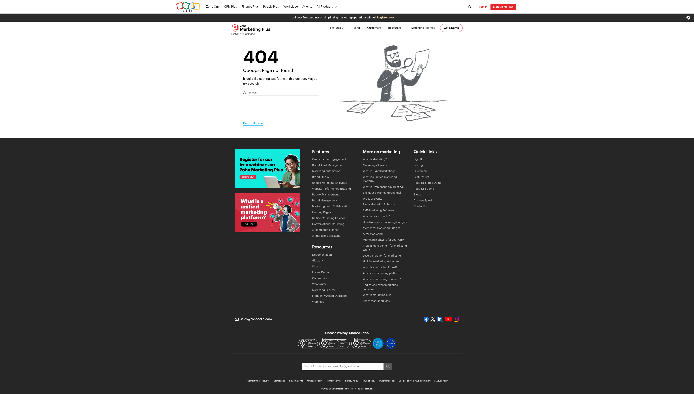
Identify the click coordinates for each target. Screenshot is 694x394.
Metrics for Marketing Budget (381, 227)
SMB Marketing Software (378, 210)
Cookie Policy (405, 381)
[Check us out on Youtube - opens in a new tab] (448, 319)
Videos (316, 266)
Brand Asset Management (328, 165)
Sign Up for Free (503, 6)
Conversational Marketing (328, 223)
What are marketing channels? (382, 279)
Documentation (322, 254)
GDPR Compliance (423, 381)
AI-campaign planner (325, 229)
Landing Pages (321, 212)
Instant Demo (320, 272)
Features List (421, 176)
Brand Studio (320, 176)
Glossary (317, 260)
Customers (374, 27)
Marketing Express (423, 27)
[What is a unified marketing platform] (267, 212)
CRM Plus (230, 6)
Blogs (417, 194)
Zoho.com (188, 7)
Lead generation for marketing (382, 255)
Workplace (290, 6)
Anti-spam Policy (314, 381)
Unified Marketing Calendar (329, 218)
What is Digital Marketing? (379, 170)
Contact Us (420, 206)
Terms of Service (333, 381)
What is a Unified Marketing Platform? (380, 179)
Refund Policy (368, 381)
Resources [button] (394, 27)
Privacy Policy (351, 381)
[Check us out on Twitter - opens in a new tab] (433, 319)
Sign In (483, 6)
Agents (307, 6)
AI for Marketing (373, 233)
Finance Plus (250, 6)
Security (265, 381)
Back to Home (253, 123)
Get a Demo (451, 27)
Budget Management (325, 194)
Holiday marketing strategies (381, 261)
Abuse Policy (442, 381)
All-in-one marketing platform (381, 273)
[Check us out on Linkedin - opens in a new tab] (440, 319)
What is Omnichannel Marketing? (383, 186)
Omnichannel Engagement (329, 159)
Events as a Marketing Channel (382, 192)
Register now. (386, 17)
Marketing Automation (326, 170)
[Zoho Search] (469, 6)
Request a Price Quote (427, 182)
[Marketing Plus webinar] (267, 168)
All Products (325, 6)
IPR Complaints (296, 381)
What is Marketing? (375, 159)
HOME (235, 34)
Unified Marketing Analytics (329, 182)
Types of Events (372, 198)
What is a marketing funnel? (380, 267)
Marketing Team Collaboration (331, 206)
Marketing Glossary (375, 165)
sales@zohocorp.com (256, 319)
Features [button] (335, 27)
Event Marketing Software (379, 204)
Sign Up (419, 159)
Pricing (355, 27)
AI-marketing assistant (326, 235)
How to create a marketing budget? (385, 222)
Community (319, 278)
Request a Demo (424, 188)
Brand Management (324, 200)
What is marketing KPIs (377, 294)
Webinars (318, 301)
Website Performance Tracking (331, 188)
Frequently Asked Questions (329, 295)
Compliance (279, 381)
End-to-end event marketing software (380, 287)
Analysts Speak (423, 200)
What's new (319, 284)
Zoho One (213, 6)
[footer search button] (388, 366)
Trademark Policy (387, 381)
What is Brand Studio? (377, 216)
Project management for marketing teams (385, 247)
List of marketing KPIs (376, 300)
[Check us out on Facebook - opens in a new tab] (426, 319)
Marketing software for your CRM (383, 239)
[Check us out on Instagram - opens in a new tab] (456, 319)
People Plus (271, 6)
